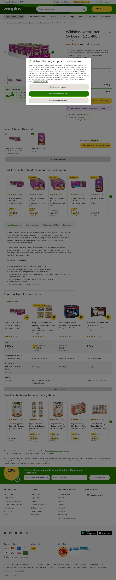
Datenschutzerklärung (40, 81)
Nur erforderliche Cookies (58, 100)
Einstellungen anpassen (59, 87)
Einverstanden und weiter (58, 94)
